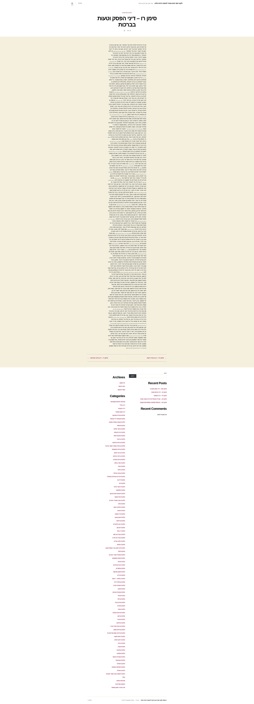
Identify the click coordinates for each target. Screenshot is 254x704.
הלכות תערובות (120, 660)
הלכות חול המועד (119, 497)
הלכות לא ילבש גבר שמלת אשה (115, 548)
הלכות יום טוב (121, 527)
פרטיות (80, 3)
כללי (123, 677)
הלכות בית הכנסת (119, 432)
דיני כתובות (121, 408)
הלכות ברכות (121, 439)
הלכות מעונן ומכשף (119, 572)
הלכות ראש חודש (119, 640)
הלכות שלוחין (121, 653)
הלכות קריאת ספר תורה (117, 626)
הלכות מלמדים (120, 568)
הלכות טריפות (120, 521)
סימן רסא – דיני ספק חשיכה (158, 389)
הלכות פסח (121, 609)
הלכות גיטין (121, 466)
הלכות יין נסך (121, 531)
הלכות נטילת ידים (119, 582)
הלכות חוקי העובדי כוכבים (117, 500)
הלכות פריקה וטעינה (119, 612)
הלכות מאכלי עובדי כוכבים (117, 555)
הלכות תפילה (121, 663)
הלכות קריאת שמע (119, 629)
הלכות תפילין (121, 670)
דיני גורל (122, 405)
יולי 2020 (122, 383)
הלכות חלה (121, 503)
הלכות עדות (121, 595)
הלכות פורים (121, 606)
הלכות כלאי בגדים (119, 541)
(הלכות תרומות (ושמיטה (117, 401)
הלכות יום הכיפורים (119, 524)
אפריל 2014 (121, 389)
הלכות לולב (121, 551)
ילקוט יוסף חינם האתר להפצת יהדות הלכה (168, 3)
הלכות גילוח (121, 469)
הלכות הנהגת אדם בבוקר (117, 493)
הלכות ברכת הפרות (127, 12)
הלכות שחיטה (121, 650)
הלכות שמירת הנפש (119, 657)
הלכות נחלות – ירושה (118, 578)
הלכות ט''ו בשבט (120, 514)
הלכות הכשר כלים (119, 487)
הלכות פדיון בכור (120, 602)
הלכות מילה (121, 561)
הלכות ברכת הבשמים (118, 449)
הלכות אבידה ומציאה (118, 415)
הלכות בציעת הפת (119, 435)
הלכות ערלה (121, 599)
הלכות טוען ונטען (120, 517)
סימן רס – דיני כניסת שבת (159, 392)
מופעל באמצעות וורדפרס (128, 700)
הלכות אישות (121, 425)
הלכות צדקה (121, 616)
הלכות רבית (121, 643)
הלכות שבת (121, 646)
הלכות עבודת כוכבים (119, 592)
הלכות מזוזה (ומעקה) (118, 558)
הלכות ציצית (121, 619)
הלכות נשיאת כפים (119, 585)
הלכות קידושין (121, 623)
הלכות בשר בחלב (119, 463)
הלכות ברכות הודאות (118, 442)
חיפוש (165, 373)
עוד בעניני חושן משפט (118, 687)
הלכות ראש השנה (119, 636)
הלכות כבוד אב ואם (119, 534)
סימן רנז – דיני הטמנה (160, 395)
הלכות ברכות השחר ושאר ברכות (115, 446)
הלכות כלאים (121, 544)
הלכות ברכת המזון (119, 453)
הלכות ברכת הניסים (119, 456)
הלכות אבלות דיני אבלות (117, 418)
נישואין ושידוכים (120, 684)
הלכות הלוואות (120, 490)
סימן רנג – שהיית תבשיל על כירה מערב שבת (153, 399)
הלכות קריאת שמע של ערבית (116, 633)
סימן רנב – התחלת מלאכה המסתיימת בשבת (153, 402)
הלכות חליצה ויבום (119, 507)
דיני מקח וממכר (120, 412)
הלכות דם (122, 483)
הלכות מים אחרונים (119, 565)
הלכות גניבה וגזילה (119, 473)
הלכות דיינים (121, 480)
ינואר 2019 (122, 386)
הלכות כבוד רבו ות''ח (118, 538)
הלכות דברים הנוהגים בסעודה (116, 476)
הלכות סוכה (121, 589)
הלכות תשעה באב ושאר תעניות (115, 674)
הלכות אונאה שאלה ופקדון (117, 422)
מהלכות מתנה (120, 680)
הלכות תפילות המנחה (118, 667)
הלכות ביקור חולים (119, 429)
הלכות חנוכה (121, 510)
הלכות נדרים (121, 575)
